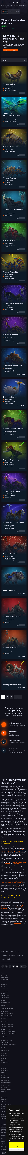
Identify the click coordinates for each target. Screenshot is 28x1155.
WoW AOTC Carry (5, 1011)
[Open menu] (25, 2)
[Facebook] (2, 966)
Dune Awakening (5, 1077)
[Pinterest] (10, 966)
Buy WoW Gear (5, 1018)
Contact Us (4, 984)
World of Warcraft (11, 5)
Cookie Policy (4, 979)
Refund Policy (4, 977)
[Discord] (17, 966)
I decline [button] (17, 1146)
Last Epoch (4, 1087)
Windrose (3, 1106)
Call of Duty (4, 1060)
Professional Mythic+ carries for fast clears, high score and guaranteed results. (13, 45)
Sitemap (3, 986)
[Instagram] (6, 966)
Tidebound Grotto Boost (7, 1010)
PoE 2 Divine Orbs (5, 1047)
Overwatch (4, 1096)
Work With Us (4, 988)
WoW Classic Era (5, 1114)
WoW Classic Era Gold (6, 1040)
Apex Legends (4, 1053)
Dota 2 (3, 1075)
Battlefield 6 (4, 1058)
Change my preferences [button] (17, 1149)
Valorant (3, 1103)
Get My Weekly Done (10, 50)
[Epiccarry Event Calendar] (13, 2)
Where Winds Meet (6, 1104)
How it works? (14, 12)
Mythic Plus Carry (5, 1002)
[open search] (17, 2)
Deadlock (3, 1064)
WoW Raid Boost (5, 995)
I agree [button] (17, 1143)
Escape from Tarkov (6, 1082)
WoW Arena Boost (5, 999)
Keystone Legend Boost (7, 1013)
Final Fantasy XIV (5, 1086)
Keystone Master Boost (7, 1015)
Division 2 (3, 1074)
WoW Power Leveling (6, 1000)
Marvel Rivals (4, 1093)
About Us (3, 982)
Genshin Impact (5, 1108)
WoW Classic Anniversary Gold (8, 1044)
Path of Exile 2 (4, 1099)
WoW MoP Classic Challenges (8, 1033)
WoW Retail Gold (5, 1039)
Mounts (3, 7)
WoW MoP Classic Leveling (7, 1026)
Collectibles (21, 5)
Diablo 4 (3, 1072)
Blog (24, 966)
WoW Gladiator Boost (6, 1017)
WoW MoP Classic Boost (7, 1024)
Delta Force (4, 1067)
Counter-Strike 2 (5, 1062)
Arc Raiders (4, 1055)
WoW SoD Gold (5, 1042)
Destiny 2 (3, 1068)
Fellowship (3, 1084)
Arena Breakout (5, 1057)
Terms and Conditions (6, 981)
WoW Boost (4, 993)
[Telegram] (13, 966)
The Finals (3, 1101)
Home (2, 5)
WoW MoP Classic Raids (7, 1028)
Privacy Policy (4, 975)
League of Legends (6, 1089)
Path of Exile (4, 1097)
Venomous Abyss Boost (7, 1008)
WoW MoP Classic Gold (7, 1029)
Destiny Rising (4, 1070)
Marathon (3, 1091)
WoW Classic (4, 1111)
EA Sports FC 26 (5, 1080)
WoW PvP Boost (5, 997)
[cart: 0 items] (20, 2)
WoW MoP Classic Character (8, 1031)
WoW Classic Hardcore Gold (8, 1046)
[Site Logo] (2, 2)
